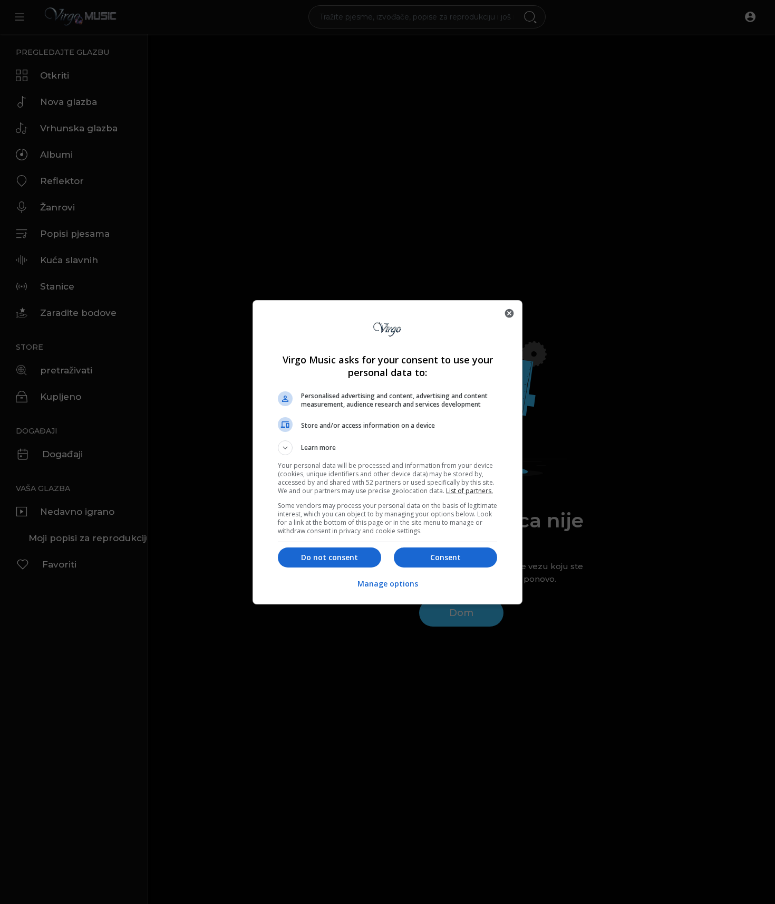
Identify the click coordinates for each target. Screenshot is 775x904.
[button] (387, 447)
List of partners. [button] (469, 490)
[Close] (509, 313)
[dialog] (387, 452)
